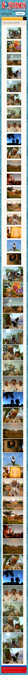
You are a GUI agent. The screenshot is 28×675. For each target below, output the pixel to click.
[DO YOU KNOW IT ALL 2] (14, 46)
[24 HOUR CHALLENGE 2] (14, 60)
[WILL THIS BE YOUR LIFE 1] (14, 99)
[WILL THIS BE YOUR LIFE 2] (14, 86)
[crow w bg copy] (14, 245)
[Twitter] (2, 14)
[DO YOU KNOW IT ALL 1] (14, 113)
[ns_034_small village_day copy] (14, 206)
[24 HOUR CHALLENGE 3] (14, 153)
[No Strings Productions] (14, 6)
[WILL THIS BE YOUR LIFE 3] (14, 33)
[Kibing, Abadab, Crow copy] (14, 219)
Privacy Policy (5, 671)
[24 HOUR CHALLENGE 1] (14, 166)
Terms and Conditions (12, 671)
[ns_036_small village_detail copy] (14, 192)
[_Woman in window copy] (14, 259)
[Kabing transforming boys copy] (14, 232)
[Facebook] (5, 14)
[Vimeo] (7, 14)
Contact (19, 671)
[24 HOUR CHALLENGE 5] (14, 126)
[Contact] (10, 14)
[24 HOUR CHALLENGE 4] (14, 139)
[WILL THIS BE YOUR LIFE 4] (14, 73)
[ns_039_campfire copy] (14, 179)
